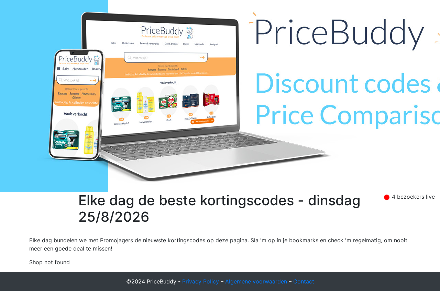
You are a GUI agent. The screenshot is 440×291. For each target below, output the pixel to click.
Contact (303, 281)
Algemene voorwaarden (256, 281)
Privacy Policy (200, 281)
